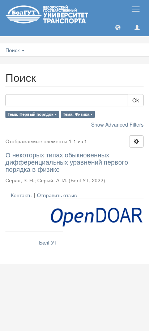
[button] (117, 27)
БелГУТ (48, 242)
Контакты (22, 195)
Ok (135, 100)
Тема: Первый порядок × (32, 114)
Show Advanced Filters (117, 124)
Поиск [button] (13, 50)
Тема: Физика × (78, 114)
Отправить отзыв (57, 195)
